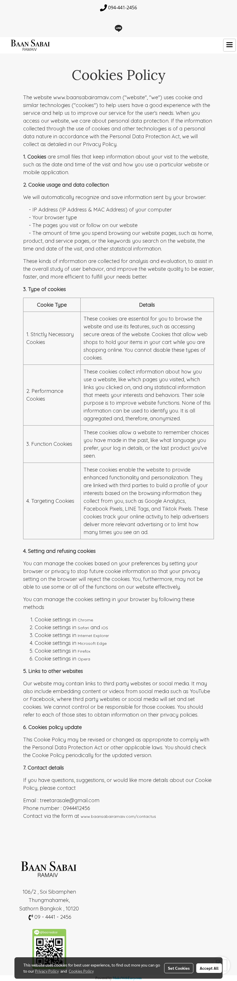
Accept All (209, 968)
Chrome (85, 620)
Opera (84, 659)
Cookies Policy (81, 970)
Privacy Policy (47, 970)
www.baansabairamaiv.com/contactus (118, 816)
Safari (83, 627)
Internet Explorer (93, 635)
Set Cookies (179, 968)
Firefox (84, 651)
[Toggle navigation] (229, 45)
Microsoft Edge (92, 643)
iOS (104, 627)
